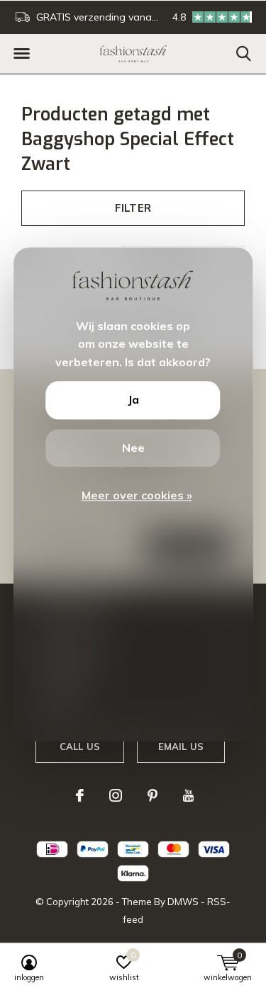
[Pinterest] (152, 795)
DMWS (183, 901)
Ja (133, 400)
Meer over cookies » (137, 496)
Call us (80, 746)
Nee (133, 448)
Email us (181, 746)
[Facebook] (80, 795)
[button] (21, 53)
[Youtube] (188, 795)
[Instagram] (115, 795)
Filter (133, 208)
